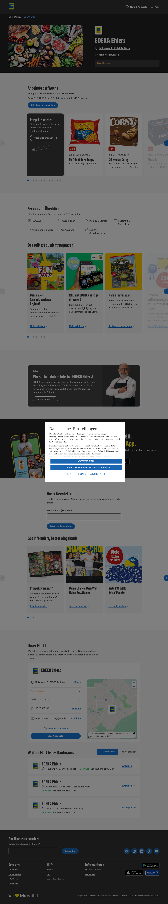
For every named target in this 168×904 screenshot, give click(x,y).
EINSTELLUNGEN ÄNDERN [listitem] (84, 473)
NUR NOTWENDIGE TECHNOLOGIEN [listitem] (86, 467)
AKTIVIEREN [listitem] (85, 461)
